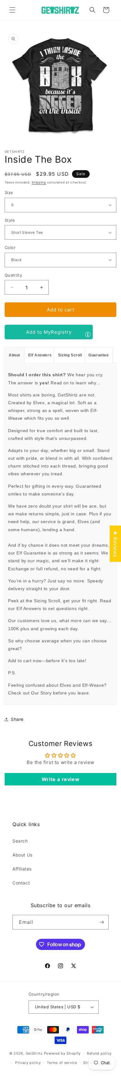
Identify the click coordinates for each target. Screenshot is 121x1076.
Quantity (13, 275)
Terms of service (62, 1062)
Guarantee (98, 355)
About (14, 355)
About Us (22, 854)
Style (10, 220)
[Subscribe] (101, 922)
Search (20, 840)
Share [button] (17, 719)
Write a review (60, 779)
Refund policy (99, 1053)
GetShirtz (34, 1053)
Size (9, 192)
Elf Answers (40, 355)
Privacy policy (28, 1062)
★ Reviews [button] (115, 544)
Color (10, 247)
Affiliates (22, 868)
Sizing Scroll (70, 355)
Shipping (39, 182)
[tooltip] (87, 334)
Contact (21, 882)
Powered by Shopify (62, 1053)
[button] (12, 10)
